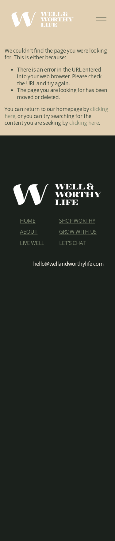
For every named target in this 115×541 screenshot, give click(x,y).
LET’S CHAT (72, 243)
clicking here (84, 122)
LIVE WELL (32, 243)
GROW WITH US (78, 231)
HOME (28, 220)
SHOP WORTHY (77, 220)
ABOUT (28, 231)
